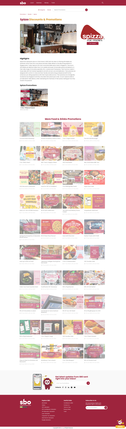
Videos (43, 405)
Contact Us (66, 405)
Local (32, 3)
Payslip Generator (46, 420)
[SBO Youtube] (74, 387)
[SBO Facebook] (62, 387)
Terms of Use (67, 407)
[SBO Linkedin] (68, 387)
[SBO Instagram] (65, 387)
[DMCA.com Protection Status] (23, 407)
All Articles (44, 403)
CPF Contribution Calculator (49, 409)
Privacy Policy (67, 409)
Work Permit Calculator (48, 418)
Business (39, 3)
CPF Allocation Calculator (48, 411)
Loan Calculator (46, 413)
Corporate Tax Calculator (48, 415)
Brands (49, 10)
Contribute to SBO (68, 403)
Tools (53, 3)
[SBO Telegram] (71, 387)
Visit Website (92, 43)
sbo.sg (62, 427)
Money (46, 3)
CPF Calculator (45, 407)
